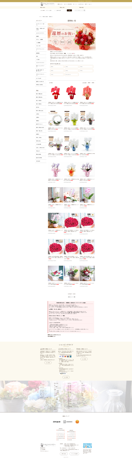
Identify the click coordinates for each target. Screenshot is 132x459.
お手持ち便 (83, 389)
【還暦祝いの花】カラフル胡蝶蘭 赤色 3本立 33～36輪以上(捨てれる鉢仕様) (71, 103)
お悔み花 (55, 409)
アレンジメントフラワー (57, 388)
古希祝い (66, 66)
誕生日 (69, 398)
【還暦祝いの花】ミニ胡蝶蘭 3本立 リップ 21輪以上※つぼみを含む (87, 180)
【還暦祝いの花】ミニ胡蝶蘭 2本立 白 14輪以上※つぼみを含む (87, 154)
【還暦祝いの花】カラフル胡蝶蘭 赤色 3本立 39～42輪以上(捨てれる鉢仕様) (87, 103)
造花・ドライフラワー (57, 403)
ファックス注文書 (74, 453)
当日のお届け (83, 390)
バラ (54, 396)
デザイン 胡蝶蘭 (39, 39)
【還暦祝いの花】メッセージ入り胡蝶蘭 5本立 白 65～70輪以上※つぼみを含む (71, 154)
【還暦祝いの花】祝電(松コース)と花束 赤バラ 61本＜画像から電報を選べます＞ (87, 231)
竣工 (68, 390)
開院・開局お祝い (39, 97)
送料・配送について (43, 391)
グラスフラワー (56, 405)
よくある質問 (42, 396)
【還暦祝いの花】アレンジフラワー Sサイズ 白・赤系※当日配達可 (55, 284)
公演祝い (37, 114)
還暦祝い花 (50, 16)
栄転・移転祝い (39, 103)
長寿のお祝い (38, 140)
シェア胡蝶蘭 (56, 399)
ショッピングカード (43, 389)
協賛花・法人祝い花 (40, 81)
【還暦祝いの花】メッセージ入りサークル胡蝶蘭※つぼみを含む (55, 128)
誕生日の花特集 (39, 157)
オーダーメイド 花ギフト (40, 24)
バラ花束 (37, 59)
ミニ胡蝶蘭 (38, 42)
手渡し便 (37, 151)
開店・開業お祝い (39, 93)
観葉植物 (37, 53)
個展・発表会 (70, 399)
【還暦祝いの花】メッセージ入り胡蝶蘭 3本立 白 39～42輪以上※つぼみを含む (87, 128)
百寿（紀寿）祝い (68, 74)
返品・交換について (43, 394)
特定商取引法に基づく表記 (44, 397)
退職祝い (37, 120)
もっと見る (48, 362)
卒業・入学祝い (39, 137)
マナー (82, 386)
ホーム (40, 16)
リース (55, 406)
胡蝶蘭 (37, 36)
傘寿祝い (52, 70)
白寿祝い (52, 74)
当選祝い (37, 117)
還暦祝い (52, 66)
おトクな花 (55, 398)
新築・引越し (70, 400)
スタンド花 (38, 45)
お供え (69, 407)
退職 (68, 396)
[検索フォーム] (84, 10)
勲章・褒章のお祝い (40, 110)
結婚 (68, 402)
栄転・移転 (69, 389)
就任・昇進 (69, 388)
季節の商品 (83, 388)
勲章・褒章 (69, 392)
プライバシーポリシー (44, 451)
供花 (82, 395)
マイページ (42, 386)
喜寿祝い (81, 66)
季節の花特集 (38, 154)
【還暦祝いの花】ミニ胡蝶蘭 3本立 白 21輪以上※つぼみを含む (71, 180)
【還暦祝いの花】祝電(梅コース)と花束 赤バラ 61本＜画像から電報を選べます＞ (71, 231)
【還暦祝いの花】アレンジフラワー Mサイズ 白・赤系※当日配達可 (71, 284)
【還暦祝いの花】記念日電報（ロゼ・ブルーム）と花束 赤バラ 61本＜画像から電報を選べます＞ (87, 257)
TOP (41, 383)
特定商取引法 (42, 447)
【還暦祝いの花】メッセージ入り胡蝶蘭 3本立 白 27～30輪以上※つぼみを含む (71, 128)
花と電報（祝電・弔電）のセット (40, 70)
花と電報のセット (56, 393)
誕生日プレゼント (39, 124)
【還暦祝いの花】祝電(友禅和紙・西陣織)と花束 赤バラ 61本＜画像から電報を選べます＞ (55, 257)
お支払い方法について (43, 393)
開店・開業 (69, 385)
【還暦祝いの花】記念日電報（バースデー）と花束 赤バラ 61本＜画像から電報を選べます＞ (71, 257)
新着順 (93, 82)
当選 (68, 395)
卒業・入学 (69, 403)
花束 (37, 56)
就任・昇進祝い (39, 100)
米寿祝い (66, 70)
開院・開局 (69, 386)
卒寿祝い (81, 70)
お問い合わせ (42, 387)
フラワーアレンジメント (40, 49)
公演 (68, 393)
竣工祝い (37, 107)
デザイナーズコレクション (40, 75)
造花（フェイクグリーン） (40, 66)
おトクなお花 (38, 78)
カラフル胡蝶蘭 (56, 392)
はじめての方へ (42, 384)
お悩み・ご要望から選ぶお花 (40, 29)
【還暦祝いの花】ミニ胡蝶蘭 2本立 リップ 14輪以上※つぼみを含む (55, 180)
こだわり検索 (42, 10)
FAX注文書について (43, 390)
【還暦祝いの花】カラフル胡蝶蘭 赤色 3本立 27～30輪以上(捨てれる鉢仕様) (55, 103)
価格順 (89, 82)
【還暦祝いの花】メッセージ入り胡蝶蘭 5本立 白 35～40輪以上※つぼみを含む (55, 154)
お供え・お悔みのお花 (40, 147)
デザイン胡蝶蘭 (56, 390)
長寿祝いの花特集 (45, 16)
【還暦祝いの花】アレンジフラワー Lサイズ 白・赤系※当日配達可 (87, 284)
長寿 (68, 405)
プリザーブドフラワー (40, 62)
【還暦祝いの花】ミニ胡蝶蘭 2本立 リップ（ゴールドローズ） (55, 231)
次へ (74, 297)
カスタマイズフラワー (40, 33)
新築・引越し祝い (39, 130)
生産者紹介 (83, 385)
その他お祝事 (38, 144)
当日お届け (38, 161)
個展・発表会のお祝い (40, 127)
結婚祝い (37, 134)
